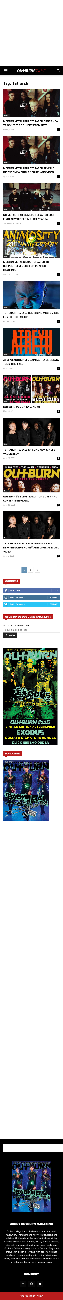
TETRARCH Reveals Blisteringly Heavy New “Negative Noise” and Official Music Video (31, 547)
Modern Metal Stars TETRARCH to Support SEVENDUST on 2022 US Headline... (26, 266)
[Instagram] (31, 1284)
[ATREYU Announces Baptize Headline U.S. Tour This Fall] (31, 342)
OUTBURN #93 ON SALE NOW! (21, 407)
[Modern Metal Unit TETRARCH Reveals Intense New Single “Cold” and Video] (31, 150)
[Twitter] (40, 1284)
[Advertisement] (31, 33)
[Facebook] (23, 1284)
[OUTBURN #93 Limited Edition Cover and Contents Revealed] (31, 479)
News (6, 115)
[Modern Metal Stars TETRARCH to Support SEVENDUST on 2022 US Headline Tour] (31, 244)
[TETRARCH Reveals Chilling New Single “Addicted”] (31, 432)
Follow (54, 597)
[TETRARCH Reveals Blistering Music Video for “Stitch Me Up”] (31, 295)
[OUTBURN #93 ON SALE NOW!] (31, 389)
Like (56, 590)
